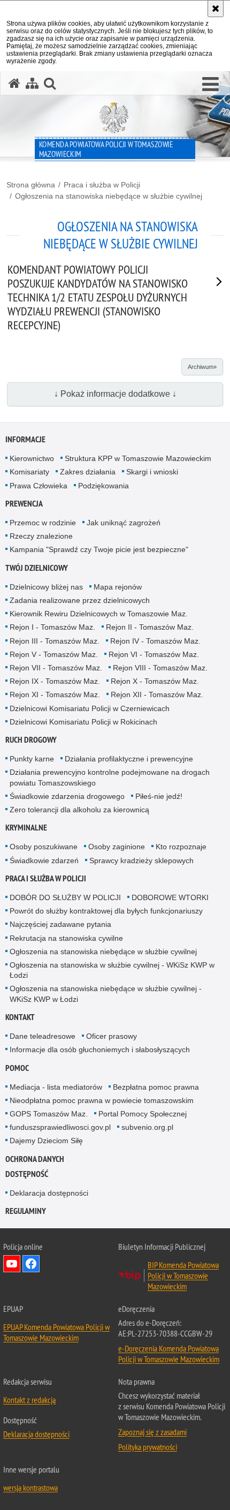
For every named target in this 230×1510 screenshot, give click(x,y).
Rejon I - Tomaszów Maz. (52, 627)
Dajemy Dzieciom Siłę (46, 1140)
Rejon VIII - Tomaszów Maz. (160, 667)
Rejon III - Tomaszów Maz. (54, 641)
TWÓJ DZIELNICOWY (36, 567)
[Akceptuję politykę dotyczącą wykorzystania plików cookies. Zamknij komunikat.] (216, 8)
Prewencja (24, 503)
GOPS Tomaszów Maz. (49, 1113)
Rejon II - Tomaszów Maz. (150, 627)
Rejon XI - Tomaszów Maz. (55, 694)
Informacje (25, 439)
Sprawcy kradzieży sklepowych (141, 860)
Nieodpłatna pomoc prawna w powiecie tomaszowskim (102, 1100)
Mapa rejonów (118, 587)
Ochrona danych (34, 1159)
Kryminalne (26, 827)
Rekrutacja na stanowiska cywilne (66, 938)
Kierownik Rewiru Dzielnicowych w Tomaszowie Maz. (99, 613)
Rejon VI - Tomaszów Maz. (154, 654)
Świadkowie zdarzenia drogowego (67, 796)
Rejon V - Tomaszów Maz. (54, 654)
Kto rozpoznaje (181, 846)
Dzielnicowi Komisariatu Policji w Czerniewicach (90, 708)
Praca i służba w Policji (102, 184)
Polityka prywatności (147, 1446)
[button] (210, 84)
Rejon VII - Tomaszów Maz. (56, 667)
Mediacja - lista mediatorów (56, 1087)
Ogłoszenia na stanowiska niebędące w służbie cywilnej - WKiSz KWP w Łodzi (106, 993)
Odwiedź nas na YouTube (11, 1263)
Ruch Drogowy (31, 739)
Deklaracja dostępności (49, 1193)
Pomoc (17, 1068)
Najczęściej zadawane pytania (60, 924)
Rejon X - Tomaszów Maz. (155, 681)
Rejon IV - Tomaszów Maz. (155, 641)
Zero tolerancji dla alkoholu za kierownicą (79, 809)
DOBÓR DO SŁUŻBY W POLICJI (65, 897)
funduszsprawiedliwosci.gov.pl (60, 1127)
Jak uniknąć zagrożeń (123, 522)
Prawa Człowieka (38, 485)
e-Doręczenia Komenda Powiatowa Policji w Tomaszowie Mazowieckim (168, 1353)
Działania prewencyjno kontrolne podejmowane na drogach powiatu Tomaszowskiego (110, 777)
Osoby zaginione (116, 846)
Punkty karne (32, 758)
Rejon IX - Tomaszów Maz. (55, 681)
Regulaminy (25, 1211)
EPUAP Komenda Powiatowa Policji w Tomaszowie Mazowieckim (56, 1332)
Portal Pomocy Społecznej (142, 1113)
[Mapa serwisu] (32, 83)
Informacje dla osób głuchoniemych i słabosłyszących (100, 1049)
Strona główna (30, 184)
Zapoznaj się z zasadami (152, 1431)
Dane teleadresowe (42, 1036)
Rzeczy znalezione (41, 536)
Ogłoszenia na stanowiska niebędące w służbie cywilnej (108, 196)
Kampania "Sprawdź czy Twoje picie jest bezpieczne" (99, 549)
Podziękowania (103, 485)
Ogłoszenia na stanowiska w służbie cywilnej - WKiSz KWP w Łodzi (112, 970)
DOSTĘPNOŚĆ (26, 1174)
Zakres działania (88, 471)
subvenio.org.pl (147, 1127)
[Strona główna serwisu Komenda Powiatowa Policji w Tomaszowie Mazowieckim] (14, 83)
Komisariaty (29, 471)
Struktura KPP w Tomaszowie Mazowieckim (138, 458)
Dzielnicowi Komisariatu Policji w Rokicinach (83, 722)
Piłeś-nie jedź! (158, 796)
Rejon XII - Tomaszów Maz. (157, 694)
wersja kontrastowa (30, 1487)
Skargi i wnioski (152, 471)
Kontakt (20, 1017)
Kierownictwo (32, 458)
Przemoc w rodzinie (43, 522)
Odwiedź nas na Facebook (31, 1263)
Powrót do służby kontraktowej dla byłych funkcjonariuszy (106, 911)
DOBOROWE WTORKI (170, 897)
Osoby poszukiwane (44, 846)
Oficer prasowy (111, 1036)
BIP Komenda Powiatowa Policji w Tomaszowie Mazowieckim (183, 1275)
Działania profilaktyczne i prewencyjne (129, 758)
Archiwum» (202, 367)
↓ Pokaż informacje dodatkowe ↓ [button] (115, 393)
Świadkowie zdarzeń (44, 860)
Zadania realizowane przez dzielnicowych (80, 600)
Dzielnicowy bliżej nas (46, 587)
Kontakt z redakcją (29, 1399)
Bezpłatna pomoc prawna (156, 1087)
